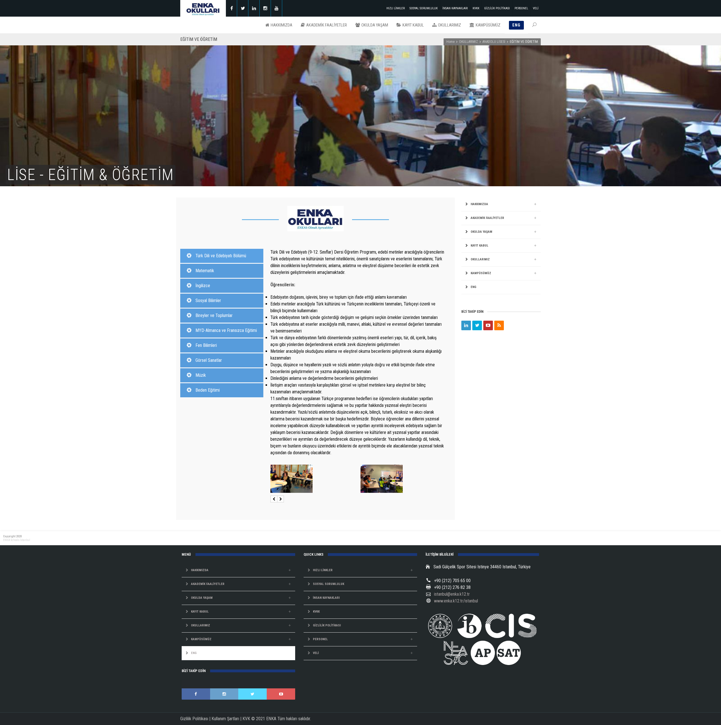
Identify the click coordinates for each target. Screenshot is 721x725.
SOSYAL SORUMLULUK (424, 8)
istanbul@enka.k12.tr (452, 594)
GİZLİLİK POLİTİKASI (497, 8)
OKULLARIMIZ (468, 42)
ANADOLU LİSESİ (493, 42)
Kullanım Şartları (225, 718)
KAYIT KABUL (479, 245)
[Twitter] (242, 8)
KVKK (476, 8)
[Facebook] (231, 8)
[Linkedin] (254, 8)
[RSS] (499, 325)
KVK (246, 718)
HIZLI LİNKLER (395, 8)
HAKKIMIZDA (479, 204)
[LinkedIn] (466, 325)
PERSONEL (521, 8)
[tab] (221, 256)
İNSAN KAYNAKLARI (455, 8)
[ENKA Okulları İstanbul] (203, 8)
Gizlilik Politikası (194, 718)
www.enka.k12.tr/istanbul (456, 601)
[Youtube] (276, 8)
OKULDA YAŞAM (481, 232)
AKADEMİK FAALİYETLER (487, 218)
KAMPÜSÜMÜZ (481, 273)
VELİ (535, 8)
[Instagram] (265, 8)
